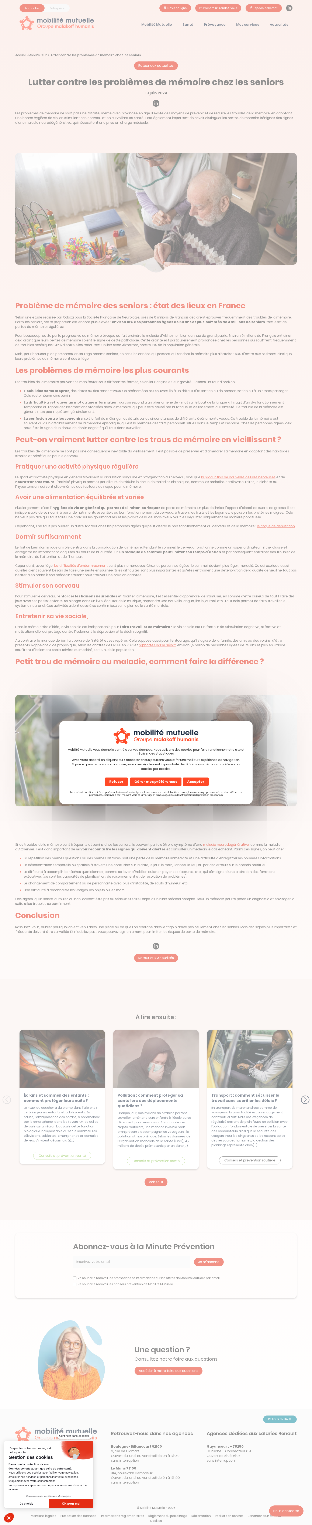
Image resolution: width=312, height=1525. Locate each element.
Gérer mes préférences (155, 781)
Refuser (116, 781)
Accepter (195, 781)
